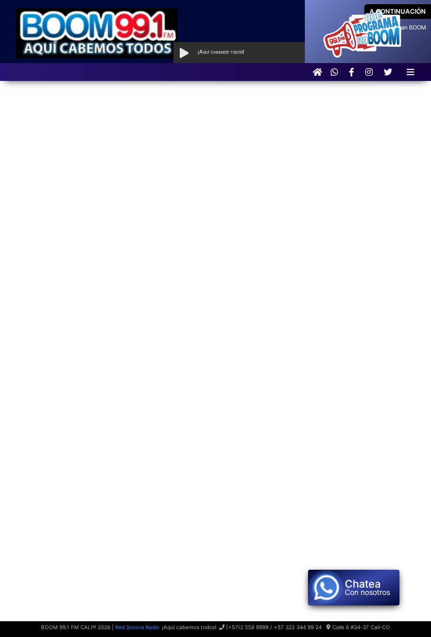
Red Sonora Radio (137, 627)
